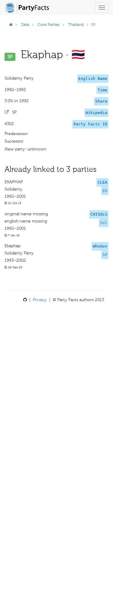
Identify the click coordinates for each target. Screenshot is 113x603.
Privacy (40, 299)
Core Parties (49, 24)
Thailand (76, 24)
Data (25, 24)
